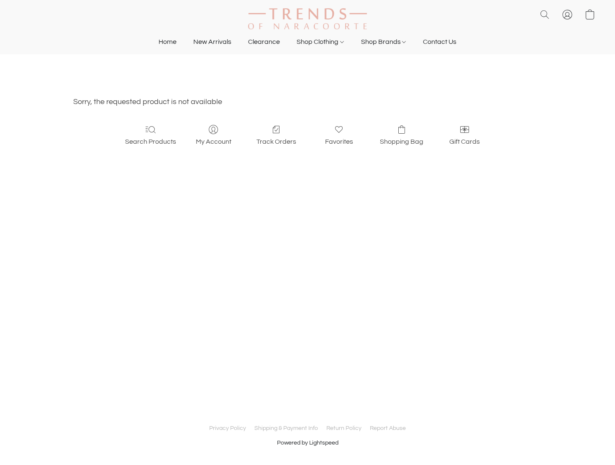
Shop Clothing (318, 41)
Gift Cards (464, 141)
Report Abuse (388, 428)
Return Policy (343, 428)
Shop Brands (381, 41)
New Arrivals (212, 41)
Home (168, 41)
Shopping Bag (401, 141)
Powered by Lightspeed (307, 443)
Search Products (150, 141)
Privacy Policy (227, 428)
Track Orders (276, 141)
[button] (308, 18)
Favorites (339, 141)
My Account (213, 141)
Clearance (264, 41)
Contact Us (439, 41)
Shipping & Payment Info (286, 428)
